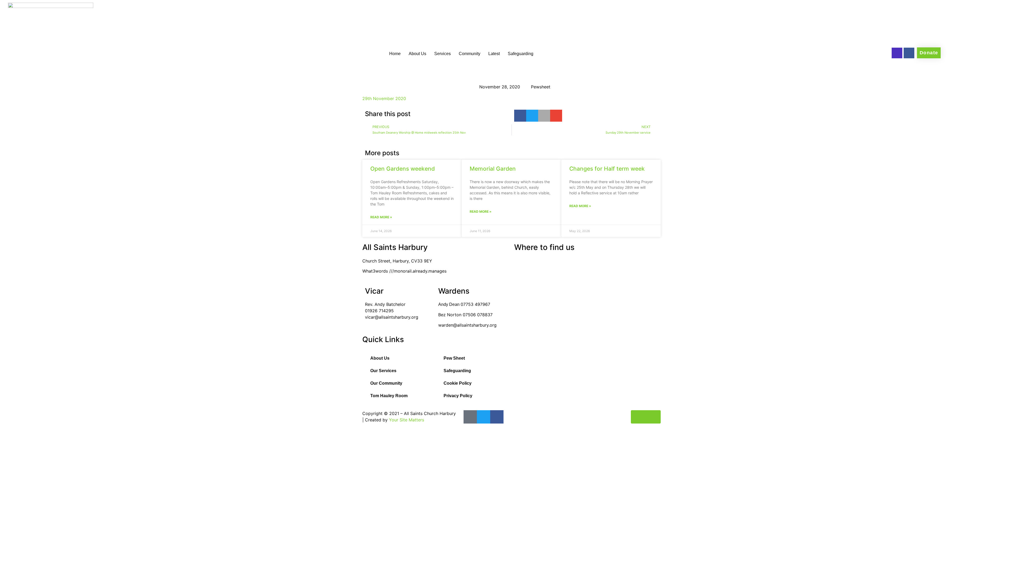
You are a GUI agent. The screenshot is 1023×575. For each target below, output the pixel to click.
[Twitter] (483, 417)
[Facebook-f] (909, 53)
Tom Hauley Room (389, 395)
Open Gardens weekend (402, 168)
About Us (417, 53)
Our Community (386, 383)
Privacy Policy (458, 395)
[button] (520, 116)
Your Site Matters (406, 419)
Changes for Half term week (607, 168)
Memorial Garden (493, 168)
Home (395, 53)
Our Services (383, 370)
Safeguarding (520, 53)
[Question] (897, 53)
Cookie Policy (458, 383)
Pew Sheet (454, 358)
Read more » (381, 217)
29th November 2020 (384, 98)
